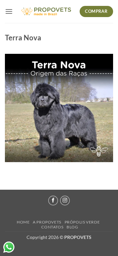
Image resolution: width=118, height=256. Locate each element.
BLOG (72, 226)
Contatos (52, 226)
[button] (9, 11)
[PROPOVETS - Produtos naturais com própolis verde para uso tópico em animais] (46, 12)
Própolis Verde (82, 222)
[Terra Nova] (59, 107)
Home (23, 222)
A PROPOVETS (47, 222)
